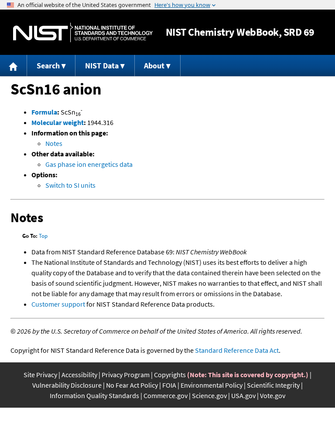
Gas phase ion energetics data (89, 164)
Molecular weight (57, 122)
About (154, 66)
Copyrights (170, 374)
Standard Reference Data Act (237, 350)
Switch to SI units (70, 185)
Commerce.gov (166, 395)
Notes (53, 143)
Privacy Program (126, 374)
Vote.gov (272, 395)
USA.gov (243, 395)
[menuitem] (13, 65)
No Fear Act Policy (132, 385)
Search (48, 66)
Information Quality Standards (94, 395)
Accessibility (79, 374)
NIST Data (102, 66)
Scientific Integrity (273, 385)
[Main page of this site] (13, 65)
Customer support (58, 304)
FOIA (169, 385)
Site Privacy (40, 374)
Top (43, 236)
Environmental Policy (212, 385)
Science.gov (209, 395)
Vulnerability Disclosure (67, 385)
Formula (44, 112)
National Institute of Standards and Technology (83, 32)
